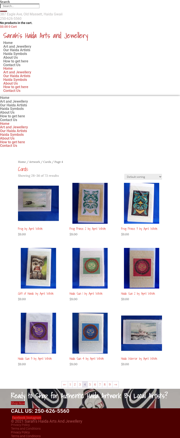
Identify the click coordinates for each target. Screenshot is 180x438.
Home (8, 68)
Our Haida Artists (16, 76)
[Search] (3, 11)
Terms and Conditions (26, 428)
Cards (47, 162)
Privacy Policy (20, 425)
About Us (10, 83)
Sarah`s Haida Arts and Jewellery (45, 35)
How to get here (15, 87)
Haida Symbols (15, 80)
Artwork (34, 162)
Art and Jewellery (17, 72)
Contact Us (11, 65)
